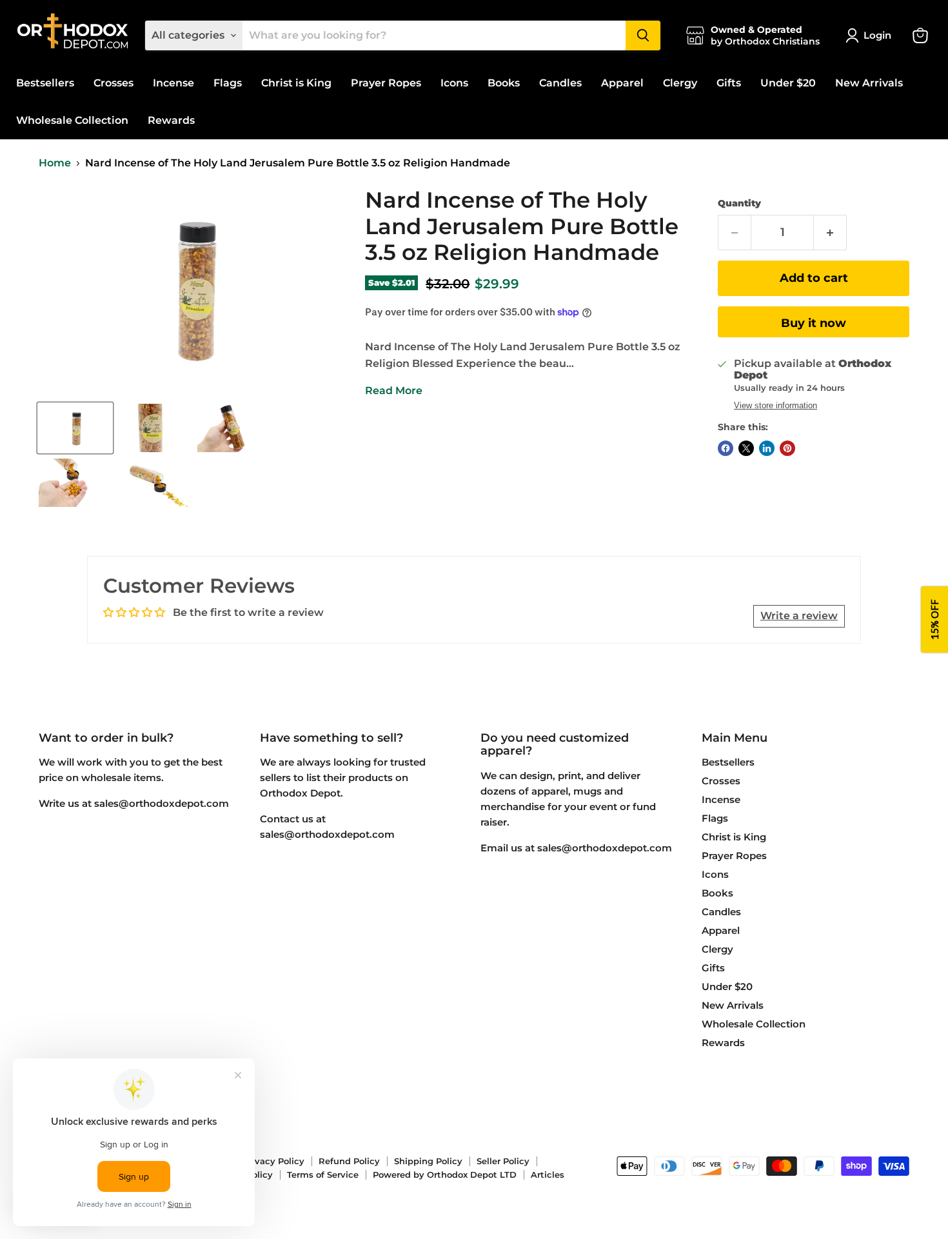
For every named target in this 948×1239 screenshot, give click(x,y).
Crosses (113, 83)
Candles (560, 83)
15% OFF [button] (934, 619)
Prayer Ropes (386, 83)
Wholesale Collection (72, 120)
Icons (454, 83)
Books (504, 83)
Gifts (728, 83)
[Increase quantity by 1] (830, 232)
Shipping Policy (428, 1161)
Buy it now (813, 323)
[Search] (643, 35)
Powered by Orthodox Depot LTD (445, 1174)
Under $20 (788, 83)
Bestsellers (45, 83)
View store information (775, 405)
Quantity (739, 203)
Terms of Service (323, 1174)
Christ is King (296, 83)
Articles (547, 1174)
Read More (393, 390)
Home (55, 163)
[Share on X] (746, 448)
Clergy (680, 83)
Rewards (171, 120)
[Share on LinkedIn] (767, 448)
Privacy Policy (273, 1161)
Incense (173, 83)
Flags (227, 83)
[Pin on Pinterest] (787, 448)
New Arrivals (869, 83)
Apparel (622, 83)
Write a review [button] (799, 616)
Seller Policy (503, 1161)
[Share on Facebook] (725, 448)
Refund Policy (349, 1161)
